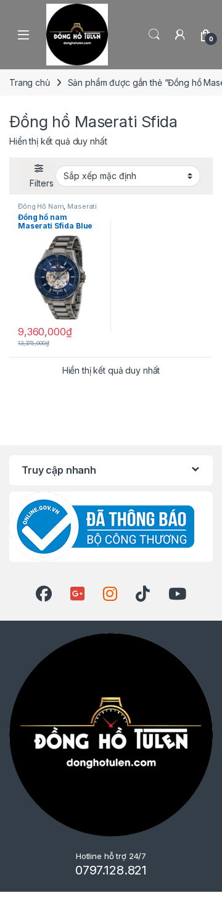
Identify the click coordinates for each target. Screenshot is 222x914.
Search (154, 34)
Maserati (82, 206)
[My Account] (180, 34)
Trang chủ (29, 82)
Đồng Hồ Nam (41, 206)
